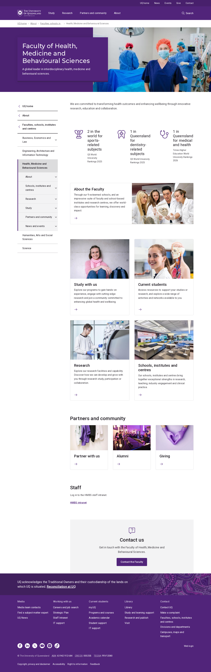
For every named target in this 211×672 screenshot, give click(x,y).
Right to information (78, 664)
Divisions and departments (175, 626)
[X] (34, 646)
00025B (87, 656)
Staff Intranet (60, 617)
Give (178, 3)
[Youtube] (42, 646)
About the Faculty (89, 189)
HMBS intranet (78, 502)
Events (168, 3)
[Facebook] (19, 646)
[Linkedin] (27, 646)
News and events (35, 226)
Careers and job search (65, 607)
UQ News (22, 617)
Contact (190, 3)
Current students (152, 284)
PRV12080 (107, 656)
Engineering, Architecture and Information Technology (38, 152)
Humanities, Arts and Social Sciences (37, 237)
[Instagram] (49, 646)
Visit (127, 623)
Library (128, 607)
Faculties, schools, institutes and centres (176, 619)
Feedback (95, 664)
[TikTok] (57, 646)
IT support (59, 623)
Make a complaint (170, 612)
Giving (165, 456)
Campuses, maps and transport (172, 634)
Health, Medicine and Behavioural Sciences (87, 23)
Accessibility (59, 664)
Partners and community (93, 13)
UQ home (144, 3)
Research (67, 13)
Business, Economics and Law (36, 139)
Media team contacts (29, 607)
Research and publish (136, 617)
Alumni (122, 456)
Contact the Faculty (132, 561)
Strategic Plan (61, 612)
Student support (97, 623)
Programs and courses (101, 612)
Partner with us (87, 456)
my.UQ (92, 607)
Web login (189, 646)
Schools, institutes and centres (38, 187)
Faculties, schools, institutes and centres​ (51, 23)
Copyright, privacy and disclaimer (33, 664)
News (157, 3)
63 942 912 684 (64, 656)
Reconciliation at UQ (61, 586)
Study (51, 13)
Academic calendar (99, 617)
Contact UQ (166, 607)
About (117, 13)
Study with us (85, 284)
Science (26, 248)
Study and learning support (139, 612)
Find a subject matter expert (32, 612)
